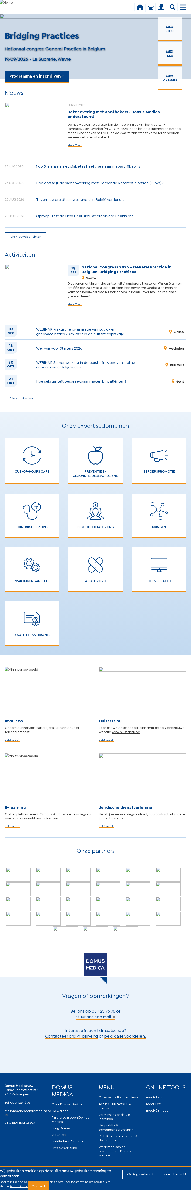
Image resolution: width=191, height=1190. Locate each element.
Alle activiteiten (21, 398)
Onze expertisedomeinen (118, 1097)
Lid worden (60, 1110)
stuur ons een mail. (94, 1016)
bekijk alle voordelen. (125, 1035)
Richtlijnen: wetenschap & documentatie (118, 1138)
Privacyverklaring (64, 1147)
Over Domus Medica (67, 1104)
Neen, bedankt (175, 1174)
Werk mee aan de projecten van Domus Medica (115, 1150)
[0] (150, 10)
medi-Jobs (154, 1097)
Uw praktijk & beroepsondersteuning (116, 1127)
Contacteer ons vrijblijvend (71, 1035)
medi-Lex (153, 1103)
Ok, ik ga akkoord (140, 1174)
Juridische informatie (67, 1141)
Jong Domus (61, 1128)
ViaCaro (58, 1134)
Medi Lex (170, 53)
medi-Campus (157, 1110)
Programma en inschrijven (35, 75)
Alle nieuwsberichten (25, 236)
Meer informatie (20, 1186)
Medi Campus (170, 78)
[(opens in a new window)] (48, 875)
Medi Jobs (170, 28)
